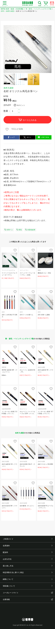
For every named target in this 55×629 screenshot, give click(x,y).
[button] (19, 109)
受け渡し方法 (8, 566)
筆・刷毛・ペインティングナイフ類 (19, 339)
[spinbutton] (15, 111)
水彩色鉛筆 (31, 230)
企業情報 (6, 599)
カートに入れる (30, 120)
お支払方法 (7, 559)
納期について (8, 579)
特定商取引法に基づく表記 (13, 572)
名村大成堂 (9, 88)
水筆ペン (10, 230)
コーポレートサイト (10, 593)
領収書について (9, 586)
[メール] (52, 4)
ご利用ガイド (8, 539)
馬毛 (20, 230)
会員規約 (6, 546)
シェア (12, 137)
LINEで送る (45, 137)
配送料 (5, 552)
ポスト (29, 137)
